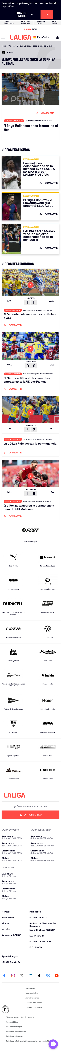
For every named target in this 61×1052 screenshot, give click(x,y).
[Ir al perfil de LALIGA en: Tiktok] (39, 976)
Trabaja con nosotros (34, 1003)
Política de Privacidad (16, 1032)
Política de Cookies (14, 1036)
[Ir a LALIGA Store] (30, 29)
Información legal (14, 1027)
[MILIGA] (56, 37)
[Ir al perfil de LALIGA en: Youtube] (56, 976)
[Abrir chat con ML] (53, 1044)
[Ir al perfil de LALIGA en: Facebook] (4, 976)
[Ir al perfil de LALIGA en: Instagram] (13, 976)
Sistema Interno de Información (20, 1017)
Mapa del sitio (31, 993)
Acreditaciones (32, 998)
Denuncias (30, 988)
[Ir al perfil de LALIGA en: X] (22, 976)
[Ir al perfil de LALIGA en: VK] (48, 976)
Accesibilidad (12, 1022)
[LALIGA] (20, 37)
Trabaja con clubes (34, 1007)
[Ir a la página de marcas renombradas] (13, 1009)
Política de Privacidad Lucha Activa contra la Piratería (30, 1041)
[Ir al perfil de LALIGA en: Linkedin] (30, 976)
